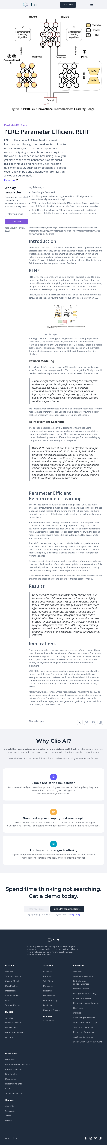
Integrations (10, 991)
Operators (9, 1037)
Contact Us (10, 1111)
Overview (9, 971)
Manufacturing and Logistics (86, 1003)
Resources (10, 1060)
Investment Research (83, 998)
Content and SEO (13, 995)
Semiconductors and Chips (85, 1022)
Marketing (48, 986)
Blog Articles (11, 1074)
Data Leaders (11, 1027)
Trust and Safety (12, 1005)
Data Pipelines (11, 986)
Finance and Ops (50, 1000)
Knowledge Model (13, 1069)
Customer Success (51, 1010)
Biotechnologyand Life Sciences (81, 982)
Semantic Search (13, 976)
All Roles (9, 1018)
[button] (91, 5)
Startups (77, 1013)
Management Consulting (84, 993)
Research (47, 991)
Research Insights (13, 1084)
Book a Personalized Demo (17, 1064)
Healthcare (78, 1008)
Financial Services (81, 989)
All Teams (47, 971)
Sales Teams (48, 981)
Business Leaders (13, 1023)
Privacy (8, 1120)
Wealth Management (83, 976)
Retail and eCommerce (83, 1032)
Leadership (48, 1005)
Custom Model (12, 981)
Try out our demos (13, 1093)
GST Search (48, 1021)
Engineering (48, 976)
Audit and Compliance (83, 1037)
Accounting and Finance (84, 1018)
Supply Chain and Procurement (87, 1042)
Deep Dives (10, 1079)
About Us (9, 1106)
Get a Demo (68, 4)
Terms (8, 1116)
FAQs (7, 1088)
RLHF (8, 1000)
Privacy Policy (74, 914)
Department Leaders (15, 1032)
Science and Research (83, 1027)
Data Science (49, 995)
